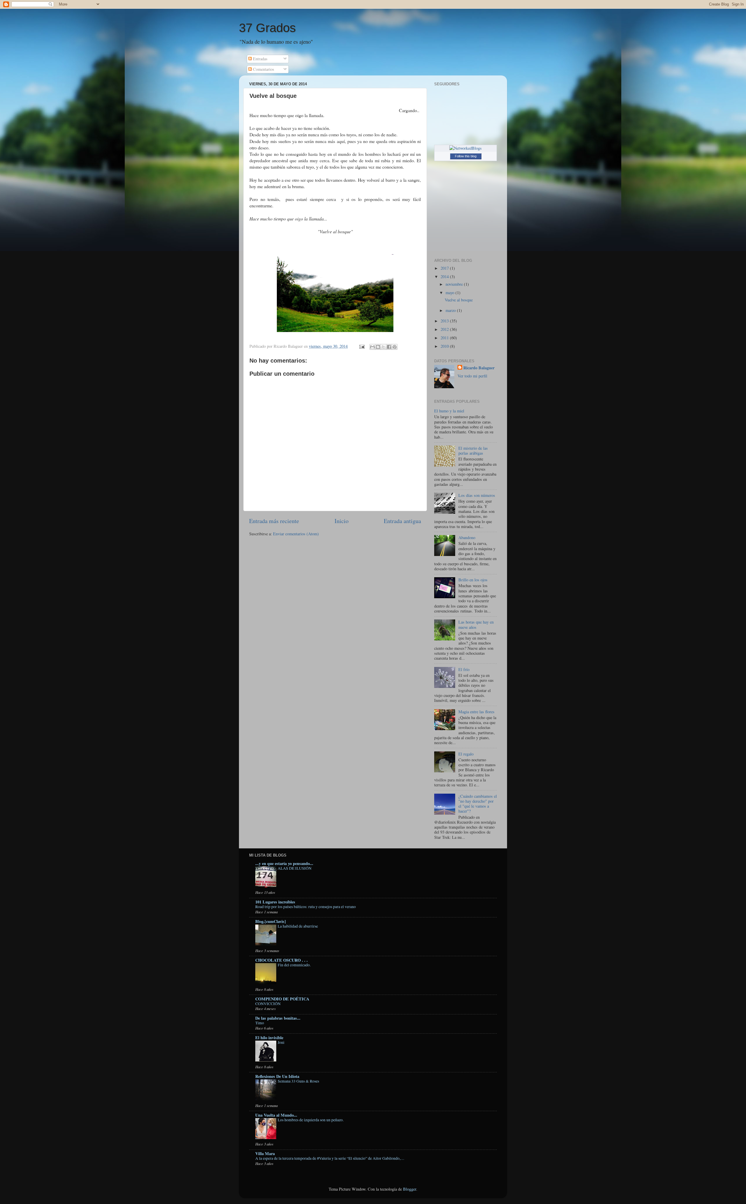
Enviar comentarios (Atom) (296, 533)
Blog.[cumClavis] (270, 921)
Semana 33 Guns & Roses (298, 1081)
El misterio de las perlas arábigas (473, 450)
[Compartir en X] (383, 347)
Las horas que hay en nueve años (476, 624)
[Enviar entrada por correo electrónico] (361, 346)
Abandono (466, 537)
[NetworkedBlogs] (465, 148)
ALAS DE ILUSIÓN (295, 868)
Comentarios (263, 69)
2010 (445, 346)
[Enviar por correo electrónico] (372, 347)
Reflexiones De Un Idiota (277, 1076)
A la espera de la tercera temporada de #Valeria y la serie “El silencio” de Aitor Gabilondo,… (329, 1158)
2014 (445, 276)
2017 (445, 268)
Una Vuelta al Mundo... (276, 1115)
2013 (445, 321)
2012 (445, 329)
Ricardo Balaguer (479, 368)
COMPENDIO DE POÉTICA (282, 999)
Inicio (342, 521)
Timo (259, 1022)
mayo (450, 292)
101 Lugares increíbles (275, 902)
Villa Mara (265, 1153)
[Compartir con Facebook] (389, 347)
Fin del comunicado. (294, 965)
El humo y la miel (449, 411)
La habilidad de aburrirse (298, 926)
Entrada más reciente (274, 521)
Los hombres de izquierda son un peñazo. (311, 1119)
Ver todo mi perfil (472, 376)
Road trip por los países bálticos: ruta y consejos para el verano (305, 906)
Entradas (260, 58)
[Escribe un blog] (378, 347)
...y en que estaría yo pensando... (284, 863)
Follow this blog (465, 156)
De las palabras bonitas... (277, 1018)
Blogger (409, 1189)
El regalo (466, 754)
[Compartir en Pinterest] (394, 347)
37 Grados (267, 28)
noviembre (455, 284)
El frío (463, 669)
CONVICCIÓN (268, 1003)
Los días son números (476, 495)
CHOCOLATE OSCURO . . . (281, 960)
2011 (445, 337)
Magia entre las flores (476, 711)
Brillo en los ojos (473, 579)
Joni (281, 1042)
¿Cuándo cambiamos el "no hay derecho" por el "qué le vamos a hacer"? (477, 803)
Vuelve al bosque (459, 300)
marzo (451, 310)
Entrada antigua (402, 521)
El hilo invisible (269, 1037)
